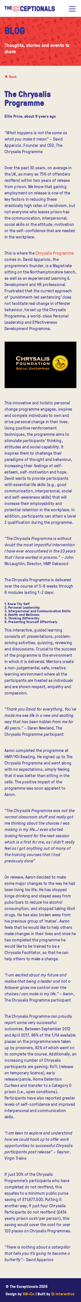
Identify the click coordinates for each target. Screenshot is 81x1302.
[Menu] (72, 8)
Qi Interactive (62, 1293)
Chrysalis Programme (55, 253)
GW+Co (29, 1293)
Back (13, 76)
